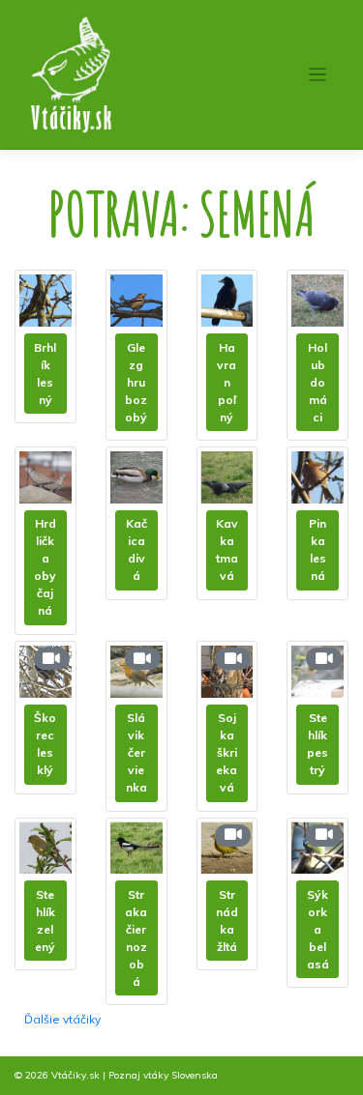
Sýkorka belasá (318, 929)
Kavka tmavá (227, 549)
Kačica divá (136, 549)
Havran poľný (226, 382)
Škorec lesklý (45, 743)
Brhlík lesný (45, 373)
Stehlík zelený (45, 920)
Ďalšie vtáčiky (62, 1019)
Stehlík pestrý (317, 743)
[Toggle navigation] (318, 75)
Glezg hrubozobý (136, 382)
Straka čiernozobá (136, 938)
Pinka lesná (317, 549)
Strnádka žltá (227, 920)
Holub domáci (317, 382)
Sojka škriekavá (226, 752)
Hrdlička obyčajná (45, 567)
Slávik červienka (136, 752)
